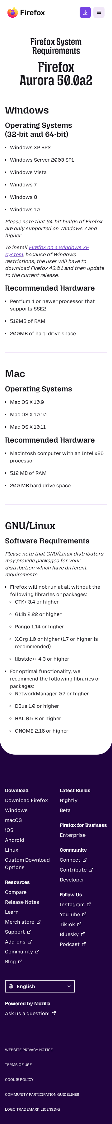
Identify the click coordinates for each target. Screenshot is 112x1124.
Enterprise (73, 835)
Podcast (70, 944)
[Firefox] (26, 12)
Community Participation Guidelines (42, 1094)
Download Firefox (26, 800)
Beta (65, 810)
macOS (13, 820)
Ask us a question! (27, 1013)
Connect (70, 860)
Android (14, 840)
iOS (9, 830)
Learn (12, 912)
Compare (15, 892)
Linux (11, 850)
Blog (10, 962)
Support (15, 932)
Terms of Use (18, 1065)
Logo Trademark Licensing (32, 1109)
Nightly (68, 800)
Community (19, 952)
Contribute (73, 870)
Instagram (72, 905)
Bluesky (69, 934)
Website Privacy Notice (29, 1050)
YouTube (70, 914)
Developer (72, 880)
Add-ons (15, 942)
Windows (16, 810)
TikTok (67, 924)
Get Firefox (85, 12)
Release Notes (22, 902)
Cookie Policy (19, 1079)
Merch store (19, 922)
